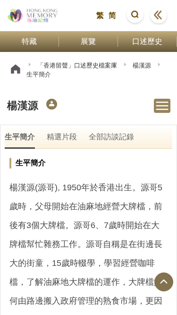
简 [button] (112, 15)
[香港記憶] (33, 15)
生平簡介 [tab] (20, 137)
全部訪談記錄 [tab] (111, 137)
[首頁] (15, 70)
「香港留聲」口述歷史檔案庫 (77, 65)
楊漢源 (142, 65)
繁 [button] (100, 15)
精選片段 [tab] (62, 137)
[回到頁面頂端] (163, 281)
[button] (135, 15)
